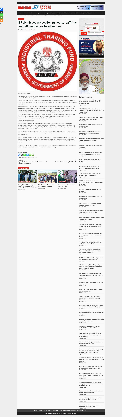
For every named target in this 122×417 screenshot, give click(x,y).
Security (82, 13)
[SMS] (30, 155)
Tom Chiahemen (22, 29)
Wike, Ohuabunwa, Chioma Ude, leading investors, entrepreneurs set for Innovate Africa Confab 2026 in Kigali (90, 266)
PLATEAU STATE (33, 157)
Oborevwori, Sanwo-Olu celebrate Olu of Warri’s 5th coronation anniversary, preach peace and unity (90, 335)
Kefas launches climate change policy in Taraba (67, 176)
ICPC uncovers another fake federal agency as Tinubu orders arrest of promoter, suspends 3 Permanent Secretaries (91, 350)
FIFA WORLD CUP (90, 13)
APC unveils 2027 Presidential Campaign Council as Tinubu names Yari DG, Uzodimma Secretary (91, 275)
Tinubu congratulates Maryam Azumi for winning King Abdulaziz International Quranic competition (91, 375)
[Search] (102, 13)
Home (19, 13)
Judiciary (45, 13)
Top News (25, 13)
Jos (28, 157)
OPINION (52, 13)
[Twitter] (27, 155)
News (75, 13)
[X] (22, 155)
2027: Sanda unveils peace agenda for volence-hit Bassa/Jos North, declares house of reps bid (91, 182)
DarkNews (66, 413)
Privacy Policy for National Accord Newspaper (75, 410)
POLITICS (28, 181)
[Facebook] (19, 155)
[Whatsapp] (24, 155)
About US (40, 410)
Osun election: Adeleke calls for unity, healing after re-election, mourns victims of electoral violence (91, 359)
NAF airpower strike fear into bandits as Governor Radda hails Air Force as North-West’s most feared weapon (90, 250)
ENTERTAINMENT (61, 13)
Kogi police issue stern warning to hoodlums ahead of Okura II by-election (32, 161)
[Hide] (0, 23)
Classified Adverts (57, 410)
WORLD (70, 13)
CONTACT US (48, 410)
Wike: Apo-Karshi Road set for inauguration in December (47, 176)
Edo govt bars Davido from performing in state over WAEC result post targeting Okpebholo (90, 298)
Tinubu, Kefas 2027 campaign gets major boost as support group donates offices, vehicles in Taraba (27, 176)
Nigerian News (21, 18)
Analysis (38, 13)
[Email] (33, 155)
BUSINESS (31, 13)
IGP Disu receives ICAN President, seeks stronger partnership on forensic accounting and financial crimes (91, 384)
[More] (1, 20)
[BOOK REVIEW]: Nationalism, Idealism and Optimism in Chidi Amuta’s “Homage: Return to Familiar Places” (91, 110)
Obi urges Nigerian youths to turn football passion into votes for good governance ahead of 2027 (90, 226)
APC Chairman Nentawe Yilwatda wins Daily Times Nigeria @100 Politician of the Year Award (90, 235)
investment (24, 157)
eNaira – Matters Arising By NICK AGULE (66, 161)
